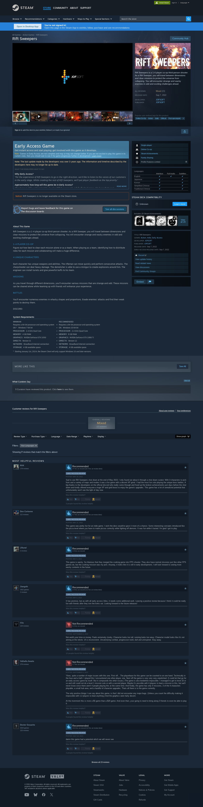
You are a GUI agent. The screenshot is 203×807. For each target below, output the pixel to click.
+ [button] (183, 118)
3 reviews (23, 551)
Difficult (163, 118)
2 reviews (23, 592)
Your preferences (184, 411)
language (183, 3)
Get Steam (169, 780)
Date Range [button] (72, 436)
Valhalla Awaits (27, 661)
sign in (174, 3)
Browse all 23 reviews (100, 762)
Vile (22, 623)
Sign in (17, 130)
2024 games (24, 728)
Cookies (142, 795)
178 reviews (24, 468)
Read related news (143, 263)
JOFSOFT (160, 100)
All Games (16, 35)
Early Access (157, 238)
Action (150, 118)
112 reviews (24, 514)
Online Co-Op (141, 118)
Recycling (123, 795)
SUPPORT (85, 7)
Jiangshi (24, 586)
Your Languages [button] (27, 446)
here (59, 389)
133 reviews (24, 730)
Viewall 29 (183, 221)
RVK (22, 465)
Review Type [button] (19, 436)
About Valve (124, 780)
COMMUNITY (60, 7)
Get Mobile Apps (171, 785)
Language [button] (55, 436)
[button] (17, 18)
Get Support (169, 790)
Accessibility (144, 785)
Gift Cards (97, 800)
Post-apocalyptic (175, 118)
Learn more (96, 156)
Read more (122, 186)
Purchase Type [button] (38, 436)
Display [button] (101, 436)
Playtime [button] (87, 436)
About (74, 7)
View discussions (142, 267)
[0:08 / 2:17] (72, 77)
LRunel (23, 548)
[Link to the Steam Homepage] (23, 10)
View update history (143, 259)
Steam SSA (98, 785)
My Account (169, 795)
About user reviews (166, 411)
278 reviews (24, 664)
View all (187, 381)
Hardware (123, 790)
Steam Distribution (101, 795)
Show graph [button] (181, 436)
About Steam (99, 780)
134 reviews (24, 626)
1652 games (24, 589)
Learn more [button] (179, 204)
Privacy (142, 780)
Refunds (142, 800)
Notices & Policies (147, 790)
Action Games (28, 35)
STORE (47, 7)
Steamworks (98, 790)
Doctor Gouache (27, 725)
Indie (157, 118)
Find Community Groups (145, 271)
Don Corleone (26, 511)
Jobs (121, 785)
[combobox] (153, 18)
